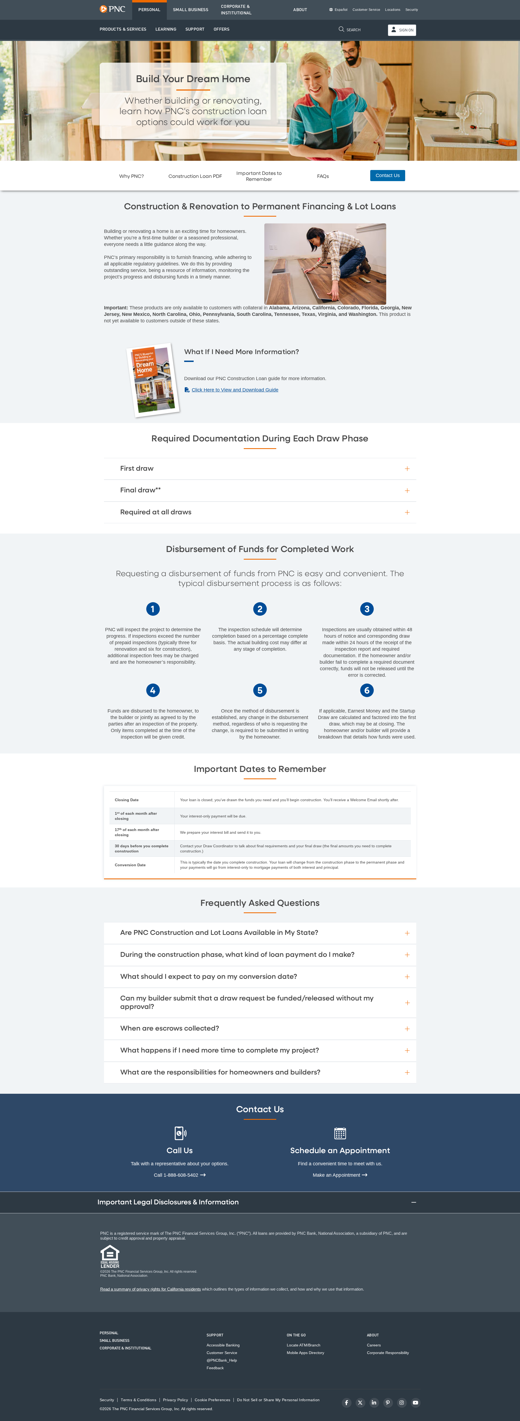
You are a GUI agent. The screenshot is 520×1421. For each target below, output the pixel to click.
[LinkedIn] (374, 1403)
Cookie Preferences (212, 1400)
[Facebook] (347, 1403)
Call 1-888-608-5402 (177, 1175)
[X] (360, 1403)
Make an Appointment (337, 1175)
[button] (123, 30)
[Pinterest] (388, 1403)
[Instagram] (402, 1403)
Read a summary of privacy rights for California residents (150, 1289)
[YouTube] (416, 1403)
